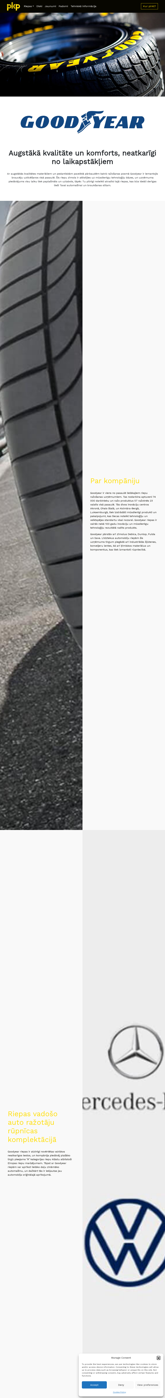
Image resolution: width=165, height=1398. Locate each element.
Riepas (28, 6)
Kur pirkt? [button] (149, 6)
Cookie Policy (119, 1392)
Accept (94, 1385)
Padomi (63, 6)
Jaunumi (50, 6)
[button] (158, 1357)
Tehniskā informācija (83, 6)
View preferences (147, 1385)
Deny (121, 1385)
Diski (39, 6)
